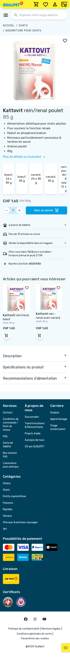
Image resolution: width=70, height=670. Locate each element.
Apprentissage (58, 419)
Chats (23, 25)
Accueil (8, 25)
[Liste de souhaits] (45, 4)
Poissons (8, 502)
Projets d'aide (33, 433)
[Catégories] (6, 15)
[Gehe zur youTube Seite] (44, 619)
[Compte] (55, 4)
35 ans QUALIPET (35, 446)
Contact (8, 412)
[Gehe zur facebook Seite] (25, 619)
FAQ (5, 436)
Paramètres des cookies (35, 638)
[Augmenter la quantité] (19, 210)
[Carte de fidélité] (64, 4)
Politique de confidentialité (23, 628)
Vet (5, 528)
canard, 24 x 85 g (36, 178)
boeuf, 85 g (22, 178)
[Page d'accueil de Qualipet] (13, 4)
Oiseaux (7, 515)
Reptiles (7, 509)
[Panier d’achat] (36, 4)
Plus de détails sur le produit (22, 156)
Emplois (54, 412)
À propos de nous (34, 440)
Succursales (32, 416)
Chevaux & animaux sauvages (20, 522)
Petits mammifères (14, 496)
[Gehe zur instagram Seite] (35, 619)
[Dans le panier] (6, 335)
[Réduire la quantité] (6, 210)
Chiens (7, 483)
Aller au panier (43, 210)
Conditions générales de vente (34, 633)
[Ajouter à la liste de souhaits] (65, 40)
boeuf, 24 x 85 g (8, 178)
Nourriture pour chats (23, 30)
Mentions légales (51, 628)
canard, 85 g (51, 178)
